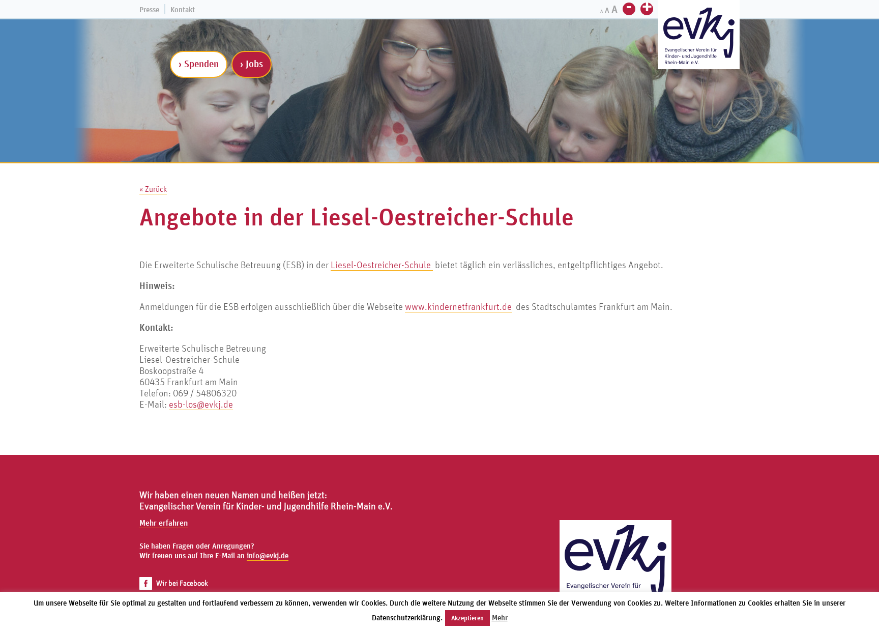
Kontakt (182, 9)
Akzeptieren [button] (467, 618)
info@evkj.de (267, 555)
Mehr (500, 617)
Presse (149, 9)
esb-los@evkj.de (201, 404)
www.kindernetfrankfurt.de (458, 306)
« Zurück (153, 189)
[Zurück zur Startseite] (615, 576)
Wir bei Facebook (182, 583)
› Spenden (199, 63)
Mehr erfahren (163, 523)
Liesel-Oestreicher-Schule (382, 264)
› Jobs (251, 63)
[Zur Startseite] (699, 36)
